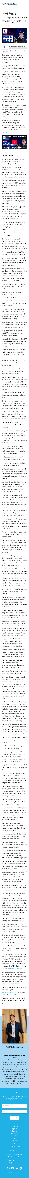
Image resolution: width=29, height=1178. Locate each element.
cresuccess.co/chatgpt (14, 968)
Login (14, 1143)
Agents (14, 1129)
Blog (14, 1138)
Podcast (14, 1136)
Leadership (14, 1126)
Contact (14, 1140)
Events (14, 1131)
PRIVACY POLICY (14, 1147)
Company (14, 1133)
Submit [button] (14, 1118)
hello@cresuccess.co (14, 1163)
